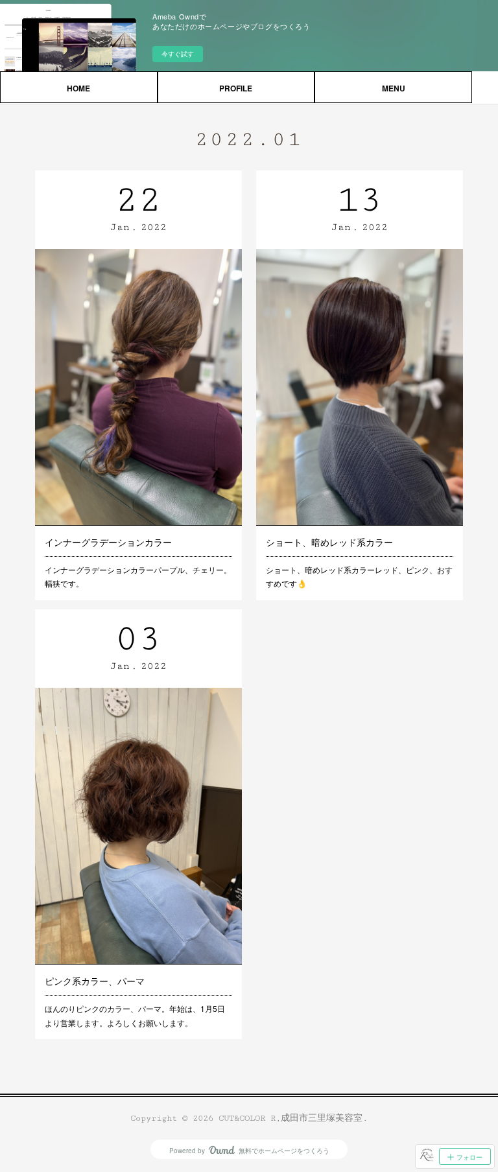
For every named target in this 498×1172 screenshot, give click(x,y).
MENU (393, 88)
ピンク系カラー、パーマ (95, 980)
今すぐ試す (177, 53)
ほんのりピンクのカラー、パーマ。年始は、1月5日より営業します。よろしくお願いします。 (135, 1015)
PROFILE (235, 88)
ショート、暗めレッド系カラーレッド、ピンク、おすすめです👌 (359, 576)
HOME (78, 88)
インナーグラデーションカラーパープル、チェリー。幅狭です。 (138, 576)
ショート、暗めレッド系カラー (329, 541)
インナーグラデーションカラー (108, 541)
